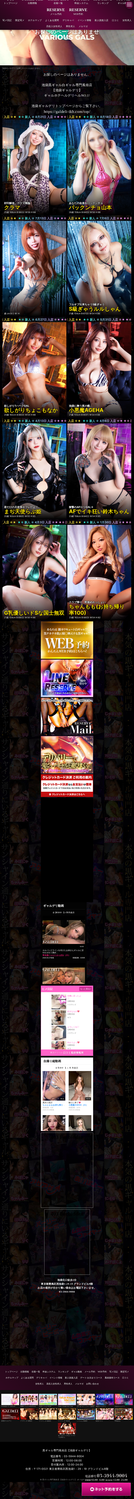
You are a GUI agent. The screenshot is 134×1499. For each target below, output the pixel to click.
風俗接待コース (112, 1377)
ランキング (63, 1371)
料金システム (49, 1371)
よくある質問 (52, 20)
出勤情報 (24, 1371)
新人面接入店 (101, 20)
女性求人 (127, 20)
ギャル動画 (76, 1371)
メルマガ (83, 26)
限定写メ (19, 20)
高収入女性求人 (54, 26)
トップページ (11, 1371)
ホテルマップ (35, 20)
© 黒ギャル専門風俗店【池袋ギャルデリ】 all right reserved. (67, 1479)
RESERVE (56, 11)
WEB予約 (102, 1371)
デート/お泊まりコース (91, 1377)
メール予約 (89, 1371)
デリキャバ (68, 20)
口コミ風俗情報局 (73, 1052)
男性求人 (70, 26)
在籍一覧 (36, 1371)
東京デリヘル (56, 1052)
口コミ (115, 20)
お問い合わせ (92, 1384)
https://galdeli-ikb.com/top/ (67, 111)
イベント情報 (84, 20)
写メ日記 (7, 20)
